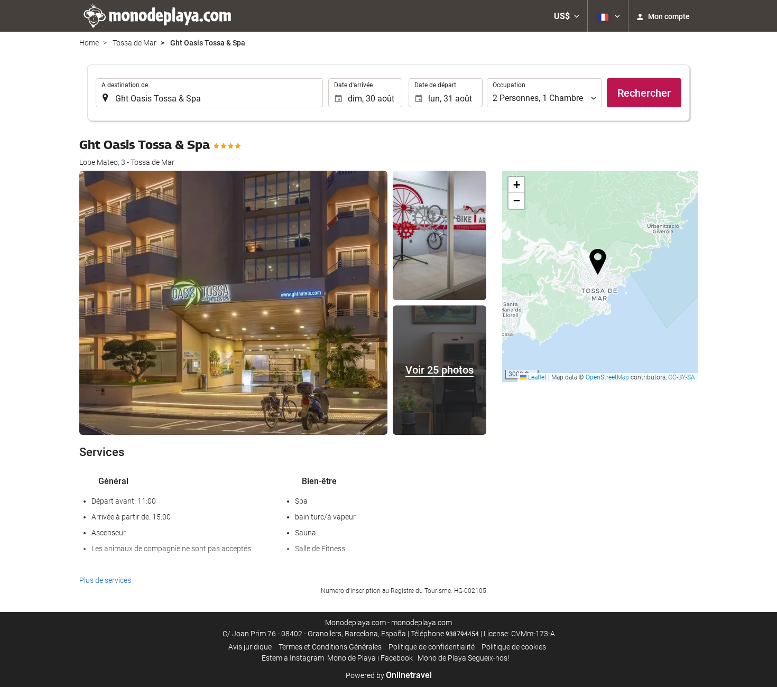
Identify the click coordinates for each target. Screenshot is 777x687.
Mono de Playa (351, 658)
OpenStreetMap (607, 377)
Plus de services (105, 580)
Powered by (389, 675)
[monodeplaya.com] (158, 16)
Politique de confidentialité (431, 647)
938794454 (462, 634)
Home (89, 43)
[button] (566, 16)
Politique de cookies (514, 647)
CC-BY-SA (681, 377)
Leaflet (536, 377)
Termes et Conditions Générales (330, 647)
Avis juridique (250, 647)
